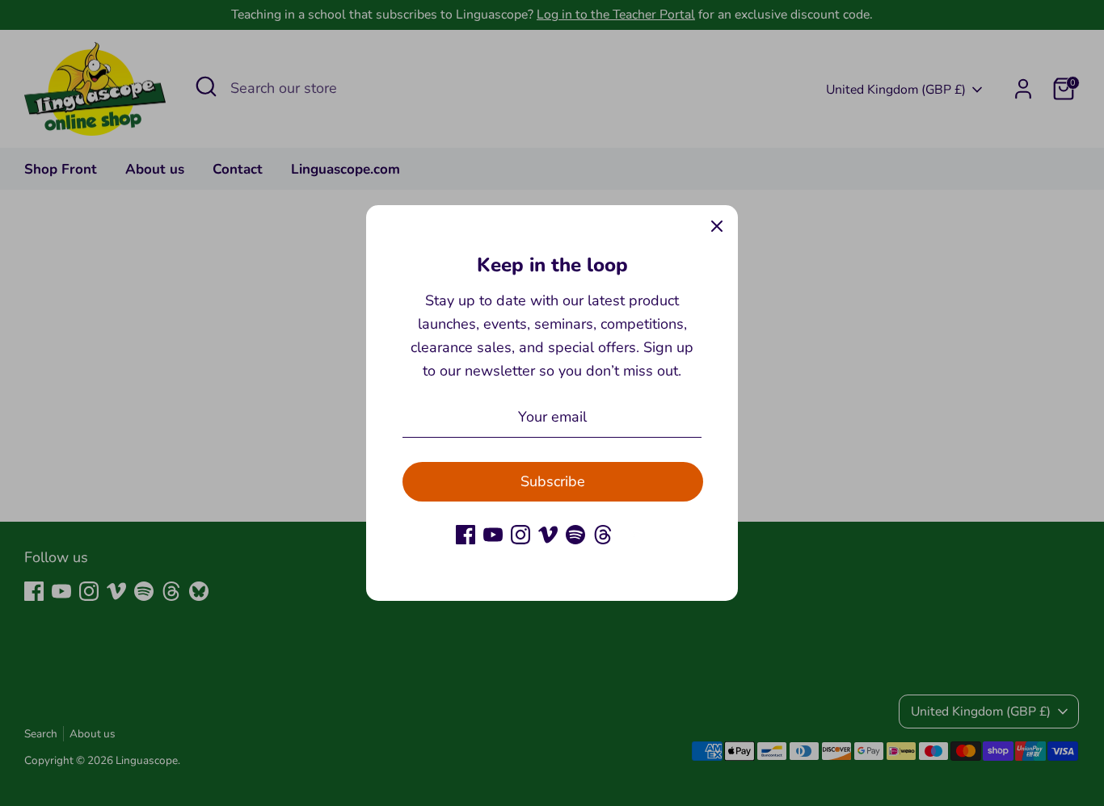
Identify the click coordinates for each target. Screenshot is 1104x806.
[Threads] (603, 534)
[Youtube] (493, 534)
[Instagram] (520, 534)
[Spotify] (575, 534)
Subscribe (552, 481)
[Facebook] (465, 534)
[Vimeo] (548, 534)
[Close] (717, 226)
